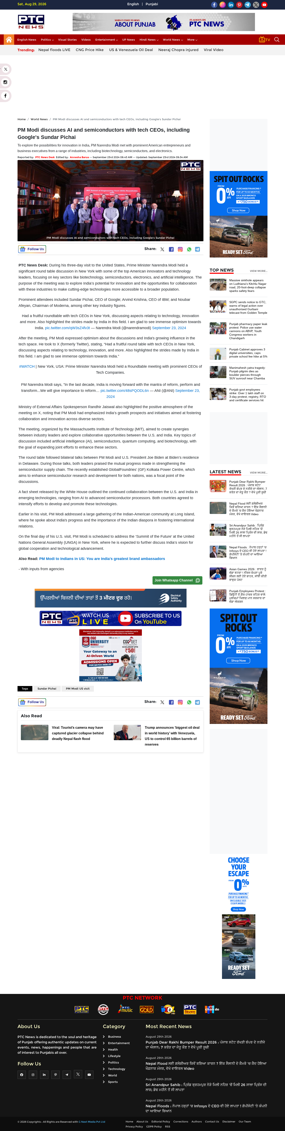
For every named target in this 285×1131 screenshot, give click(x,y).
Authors (197, 1121)
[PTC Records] (103, 1009)
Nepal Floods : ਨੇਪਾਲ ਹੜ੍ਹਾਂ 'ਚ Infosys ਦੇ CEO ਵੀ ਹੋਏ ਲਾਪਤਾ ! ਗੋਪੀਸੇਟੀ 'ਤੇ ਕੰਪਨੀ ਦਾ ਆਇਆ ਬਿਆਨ (247, 553)
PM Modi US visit (78, 688)
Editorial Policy (160, 1121)
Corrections (180, 1121)
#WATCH (27, 366)
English (133, 4)
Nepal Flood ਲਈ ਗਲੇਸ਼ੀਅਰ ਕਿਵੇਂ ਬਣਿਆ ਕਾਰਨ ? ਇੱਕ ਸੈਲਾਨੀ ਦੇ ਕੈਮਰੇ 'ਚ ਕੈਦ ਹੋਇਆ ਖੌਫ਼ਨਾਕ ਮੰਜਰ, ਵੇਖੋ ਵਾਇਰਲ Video (248, 509)
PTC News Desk (45, 157)
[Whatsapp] (189, 249)
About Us (142, 1121)
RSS (167, 1126)
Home (22, 119)
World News (171, 39)
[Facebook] (171, 249)
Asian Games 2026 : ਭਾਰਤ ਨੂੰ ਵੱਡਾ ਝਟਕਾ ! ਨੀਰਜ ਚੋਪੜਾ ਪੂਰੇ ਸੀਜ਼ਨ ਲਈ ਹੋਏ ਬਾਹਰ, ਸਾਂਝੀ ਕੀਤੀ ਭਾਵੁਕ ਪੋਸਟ (248, 574)
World (112, 1075)
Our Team (245, 1121)
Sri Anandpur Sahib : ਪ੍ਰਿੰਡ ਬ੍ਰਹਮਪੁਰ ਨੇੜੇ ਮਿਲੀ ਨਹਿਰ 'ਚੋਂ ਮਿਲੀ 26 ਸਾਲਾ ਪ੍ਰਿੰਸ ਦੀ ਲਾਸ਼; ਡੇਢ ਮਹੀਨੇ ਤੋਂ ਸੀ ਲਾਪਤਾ (248, 531)
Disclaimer (228, 1121)
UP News (128, 39)
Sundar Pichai (47, 688)
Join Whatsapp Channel (174, 580)
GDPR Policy (154, 1126)
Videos (86, 39)
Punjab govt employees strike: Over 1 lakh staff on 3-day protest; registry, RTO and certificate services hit (247, 395)
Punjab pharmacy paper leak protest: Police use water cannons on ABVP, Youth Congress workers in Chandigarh (248, 331)
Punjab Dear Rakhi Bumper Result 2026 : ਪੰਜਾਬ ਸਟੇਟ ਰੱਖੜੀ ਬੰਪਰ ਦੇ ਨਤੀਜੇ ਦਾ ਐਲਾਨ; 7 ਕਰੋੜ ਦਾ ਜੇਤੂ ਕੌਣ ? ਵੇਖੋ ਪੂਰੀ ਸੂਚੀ (248, 487)
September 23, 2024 (169, 328)
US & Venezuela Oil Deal (131, 50)
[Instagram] (180, 249)
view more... (258, 271)
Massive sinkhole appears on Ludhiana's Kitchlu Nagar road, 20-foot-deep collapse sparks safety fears (247, 285)
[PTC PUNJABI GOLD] (146, 1009)
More (190, 39)
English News (26, 39)
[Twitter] (162, 250)
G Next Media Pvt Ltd (92, 1121)
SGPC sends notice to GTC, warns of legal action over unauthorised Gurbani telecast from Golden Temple (248, 307)
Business (114, 1037)
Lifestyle (114, 1056)
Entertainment (105, 39)
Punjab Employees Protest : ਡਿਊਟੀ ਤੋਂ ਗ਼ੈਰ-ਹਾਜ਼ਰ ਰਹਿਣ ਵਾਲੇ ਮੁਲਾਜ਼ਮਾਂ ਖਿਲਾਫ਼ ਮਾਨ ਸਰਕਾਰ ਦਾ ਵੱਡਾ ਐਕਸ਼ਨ (247, 596)
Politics (46, 39)
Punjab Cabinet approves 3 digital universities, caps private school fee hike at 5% (248, 353)
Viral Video (213, 50)
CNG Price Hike (90, 50)
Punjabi (152, 4)
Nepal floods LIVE (54, 50)
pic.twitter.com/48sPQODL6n (125, 391)
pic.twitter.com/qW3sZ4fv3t (67, 328)
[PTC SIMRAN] (190, 1009)
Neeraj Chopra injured (178, 50)
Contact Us (212, 1121)
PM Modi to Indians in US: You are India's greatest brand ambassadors (102, 559)
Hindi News (148, 39)
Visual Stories (67, 39)
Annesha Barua (79, 157)
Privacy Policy (134, 1126)
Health (113, 1049)
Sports (113, 1082)
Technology (116, 1069)
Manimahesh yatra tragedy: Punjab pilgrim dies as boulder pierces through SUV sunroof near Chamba (247, 373)
